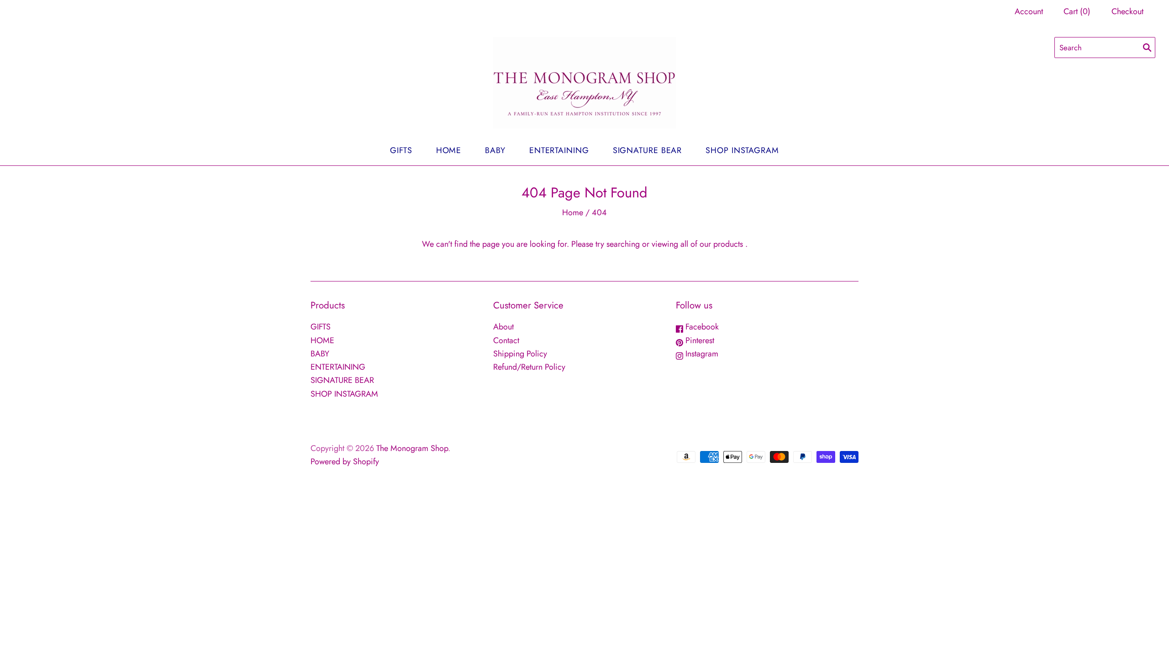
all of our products (711, 244)
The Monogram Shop (412, 448)
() (1077, 11)
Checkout (1127, 11)
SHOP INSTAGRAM (742, 150)
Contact (506, 340)
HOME (449, 150)
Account (1029, 11)
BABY (495, 150)
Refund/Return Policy (529, 367)
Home (572, 212)
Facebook (701, 327)
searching (623, 244)
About (503, 327)
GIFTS (401, 150)
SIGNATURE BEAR (647, 150)
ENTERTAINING (559, 150)
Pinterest (698, 340)
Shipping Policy (520, 354)
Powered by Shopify (345, 461)
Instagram (700, 354)
